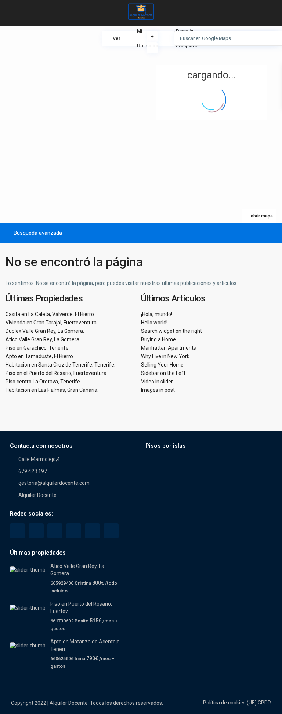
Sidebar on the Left (163, 373)
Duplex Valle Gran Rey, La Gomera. (45, 331)
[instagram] (111, 530)
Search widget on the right (171, 331)
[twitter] (36, 530)
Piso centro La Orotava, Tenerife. (43, 381)
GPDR (264, 703)
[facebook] (17, 530)
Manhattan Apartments (168, 348)
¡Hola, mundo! (156, 314)
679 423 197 (32, 471)
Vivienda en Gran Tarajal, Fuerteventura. (52, 323)
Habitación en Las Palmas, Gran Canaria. (52, 390)
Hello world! (154, 323)
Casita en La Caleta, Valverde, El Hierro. (50, 314)
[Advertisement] (70, 80)
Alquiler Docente (37, 495)
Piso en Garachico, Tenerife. (38, 348)
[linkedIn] (54, 530)
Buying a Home (158, 339)
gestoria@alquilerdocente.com (54, 483)
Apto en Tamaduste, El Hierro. (40, 356)
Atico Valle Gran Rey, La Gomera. (43, 339)
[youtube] (92, 530)
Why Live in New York (165, 356)
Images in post (158, 390)
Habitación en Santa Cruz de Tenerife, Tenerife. (60, 365)
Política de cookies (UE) (230, 703)
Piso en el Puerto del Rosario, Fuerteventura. (57, 373)
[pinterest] (73, 530)
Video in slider (157, 381)
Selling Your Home (162, 365)
